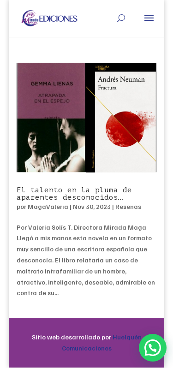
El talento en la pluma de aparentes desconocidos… (74, 194)
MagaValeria (48, 206)
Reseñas (128, 206)
